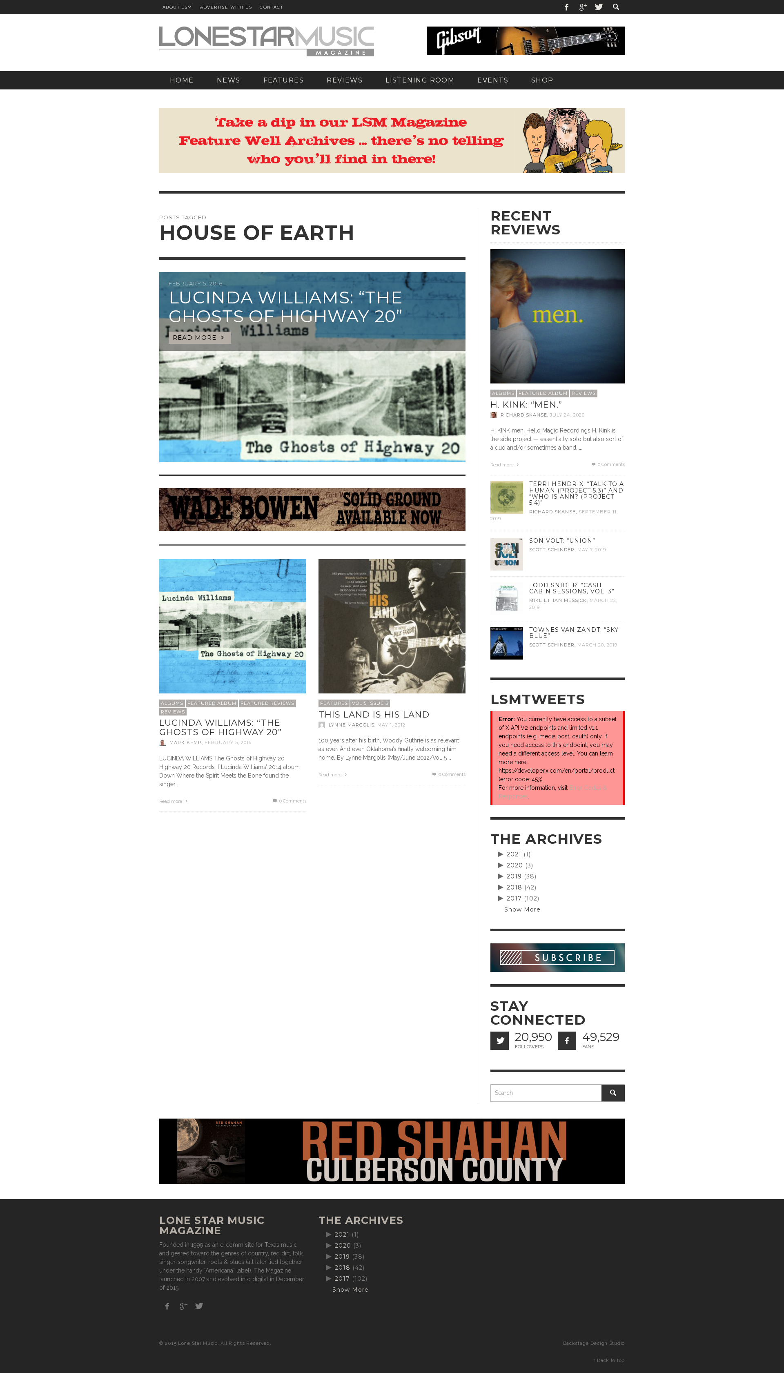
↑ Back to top (609, 1360)
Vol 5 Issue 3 (370, 703)
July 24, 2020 (567, 415)
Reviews (173, 712)
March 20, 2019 (597, 645)
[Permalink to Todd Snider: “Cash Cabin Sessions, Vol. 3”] (506, 598)
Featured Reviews (267, 703)
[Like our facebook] (567, 1041)
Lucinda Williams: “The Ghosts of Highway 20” (220, 727)
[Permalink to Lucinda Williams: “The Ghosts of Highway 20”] (232, 632)
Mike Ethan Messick (558, 600)
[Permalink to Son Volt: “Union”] (506, 554)
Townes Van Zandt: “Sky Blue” (574, 633)
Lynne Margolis (351, 725)
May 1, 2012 (391, 725)
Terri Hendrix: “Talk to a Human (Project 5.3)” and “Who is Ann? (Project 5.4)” (576, 493)
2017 (514, 898)
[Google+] (582, 7)
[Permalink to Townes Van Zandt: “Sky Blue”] (506, 643)
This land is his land (374, 714)
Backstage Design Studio (594, 1343)
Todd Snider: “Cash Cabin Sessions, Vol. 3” (572, 588)
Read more (171, 801)
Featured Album (211, 703)
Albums (172, 703)
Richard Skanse (524, 415)
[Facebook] (567, 7)
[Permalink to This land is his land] (392, 632)
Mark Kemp (185, 743)
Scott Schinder (552, 550)
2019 (514, 876)
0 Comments (292, 801)
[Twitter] (598, 7)
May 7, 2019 (591, 550)
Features (334, 703)
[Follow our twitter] (499, 1041)
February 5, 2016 (228, 743)
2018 (514, 887)
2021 (514, 854)
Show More (522, 909)
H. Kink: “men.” (526, 404)
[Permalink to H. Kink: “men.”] (557, 315)
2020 (515, 865)
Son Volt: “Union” (562, 540)
